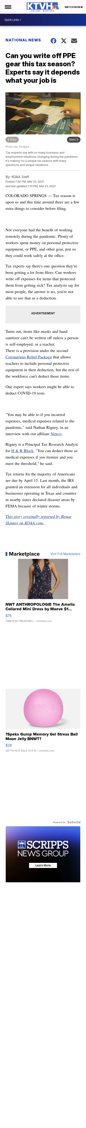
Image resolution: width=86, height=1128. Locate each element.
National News (23, 40)
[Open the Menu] (7, 7)
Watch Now (73, 7)
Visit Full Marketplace (65, 553)
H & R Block (22, 450)
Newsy (56, 433)
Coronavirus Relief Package (29, 357)
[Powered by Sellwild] (73, 822)
